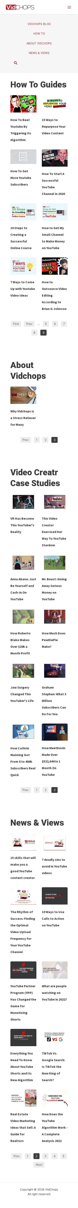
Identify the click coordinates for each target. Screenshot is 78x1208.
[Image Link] (23, 103)
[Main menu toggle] (69, 7)
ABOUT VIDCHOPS (39, 43)
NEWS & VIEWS (39, 53)
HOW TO (39, 33)
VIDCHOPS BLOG (39, 24)
